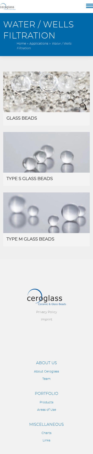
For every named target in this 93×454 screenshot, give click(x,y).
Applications (38, 43)
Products (46, 402)
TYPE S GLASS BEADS (29, 179)
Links (46, 440)
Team (46, 379)
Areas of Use (46, 409)
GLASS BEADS (21, 118)
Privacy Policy (46, 312)
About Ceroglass (46, 371)
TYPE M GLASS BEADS (30, 239)
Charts (46, 433)
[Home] (8, 6)
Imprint (46, 319)
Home (21, 43)
